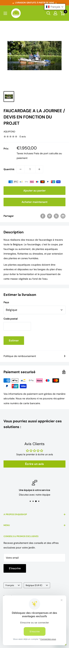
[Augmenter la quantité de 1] (39, 169)
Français (9, 585)
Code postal (11, 318)
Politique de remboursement (20, 356)
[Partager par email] (63, 215)
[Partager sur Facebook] (42, 215)
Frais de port (41, 153)
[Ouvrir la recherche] (48, 13)
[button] (54, 7)
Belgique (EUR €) (34, 585)
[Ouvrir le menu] (5, 13)
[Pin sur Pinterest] (49, 215)
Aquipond (9, 131)
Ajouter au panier (34, 190)
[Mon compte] (55, 13)
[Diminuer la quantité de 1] (20, 169)
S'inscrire (15, 568)
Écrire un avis (34, 464)
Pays (6, 302)
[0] (62, 13)
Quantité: (9, 169)
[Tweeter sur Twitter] (56, 215)
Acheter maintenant (34, 202)
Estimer (14, 340)
